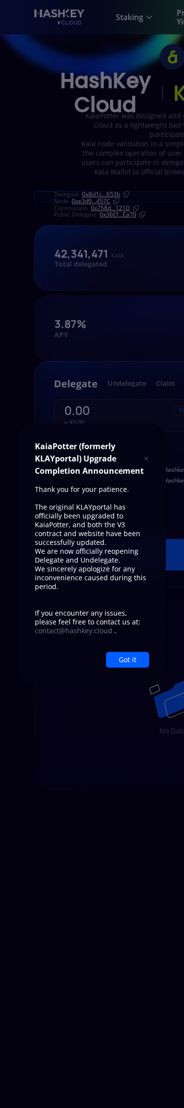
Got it (127, 659)
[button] (146, 458)
